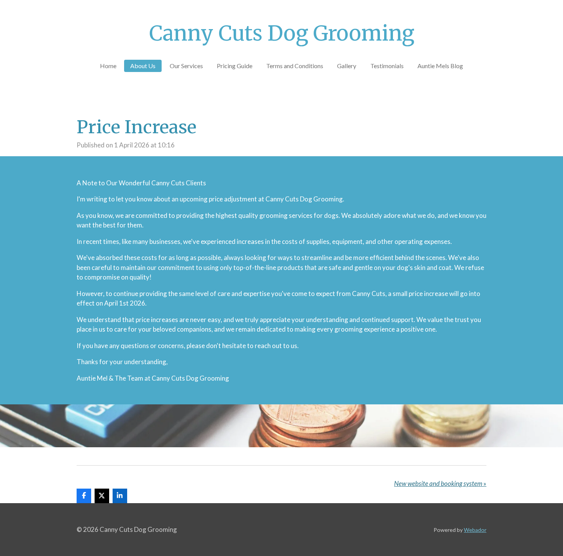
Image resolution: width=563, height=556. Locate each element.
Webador (475, 530)
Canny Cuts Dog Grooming (281, 33)
